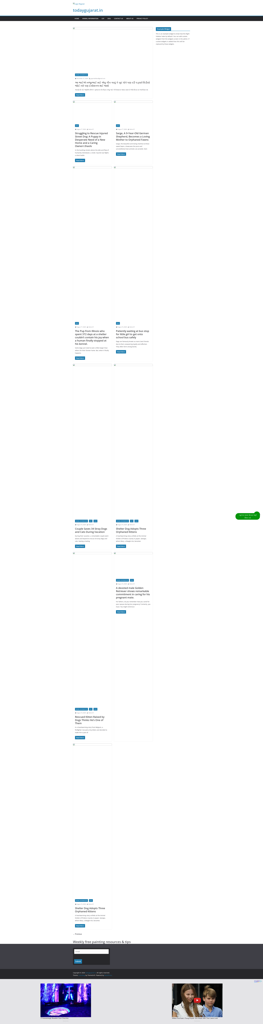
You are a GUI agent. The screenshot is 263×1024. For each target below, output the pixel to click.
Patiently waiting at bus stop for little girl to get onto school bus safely (132, 334)
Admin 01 (91, 129)
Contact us (118, 18)
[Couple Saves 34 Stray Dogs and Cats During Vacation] (92, 441)
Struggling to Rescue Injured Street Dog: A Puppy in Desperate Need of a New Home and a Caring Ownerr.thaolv (91, 139)
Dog (109, 18)
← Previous (77, 934)
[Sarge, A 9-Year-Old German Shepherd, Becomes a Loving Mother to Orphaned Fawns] (133, 111)
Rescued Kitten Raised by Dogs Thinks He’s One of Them (89, 720)
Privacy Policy (142, 18)
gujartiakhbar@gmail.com (97, 78)
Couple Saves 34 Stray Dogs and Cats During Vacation (91, 530)
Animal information (90, 18)
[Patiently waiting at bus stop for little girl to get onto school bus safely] (133, 243)
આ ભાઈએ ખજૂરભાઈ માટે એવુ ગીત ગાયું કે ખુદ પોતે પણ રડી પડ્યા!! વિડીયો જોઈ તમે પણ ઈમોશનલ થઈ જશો (112, 84)
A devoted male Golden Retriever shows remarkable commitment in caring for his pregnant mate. (133, 592)
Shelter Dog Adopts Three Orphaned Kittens (131, 530)
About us (129, 18)
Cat (103, 18)
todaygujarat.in (88, 10)
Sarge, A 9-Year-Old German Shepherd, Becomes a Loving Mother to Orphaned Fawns (133, 136)
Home (77, 18)
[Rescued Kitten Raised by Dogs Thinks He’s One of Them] (92, 629)
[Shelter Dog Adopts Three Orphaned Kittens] (133, 441)
